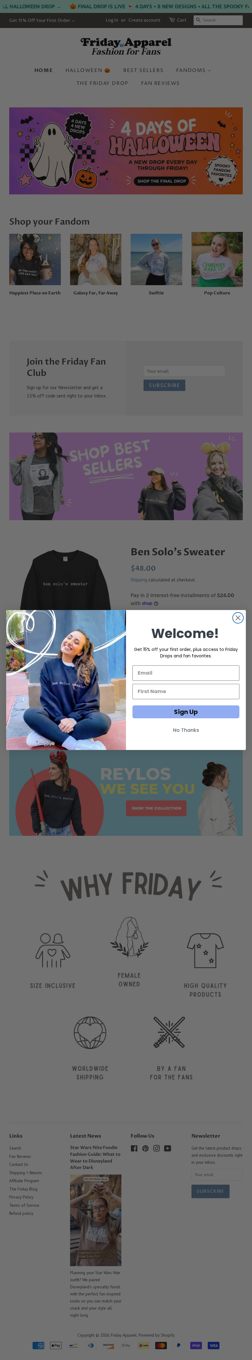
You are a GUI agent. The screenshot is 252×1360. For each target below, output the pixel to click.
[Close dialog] (238, 617)
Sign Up (186, 712)
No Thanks (186, 730)
